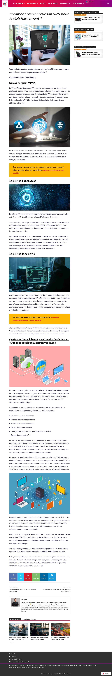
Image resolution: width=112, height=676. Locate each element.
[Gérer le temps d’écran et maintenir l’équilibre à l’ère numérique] (18, 629)
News (43, 4)
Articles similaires (15, 619)
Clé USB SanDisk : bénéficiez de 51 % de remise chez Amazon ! (22, 590)
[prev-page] (10, 643)
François (13, 22)
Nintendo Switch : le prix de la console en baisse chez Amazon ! (56, 590)
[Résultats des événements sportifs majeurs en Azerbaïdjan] (60, 629)
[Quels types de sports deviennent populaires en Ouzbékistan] (39, 629)
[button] (108, 4)
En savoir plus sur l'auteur (29, 619)
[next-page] (13, 643)
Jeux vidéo (53, 4)
